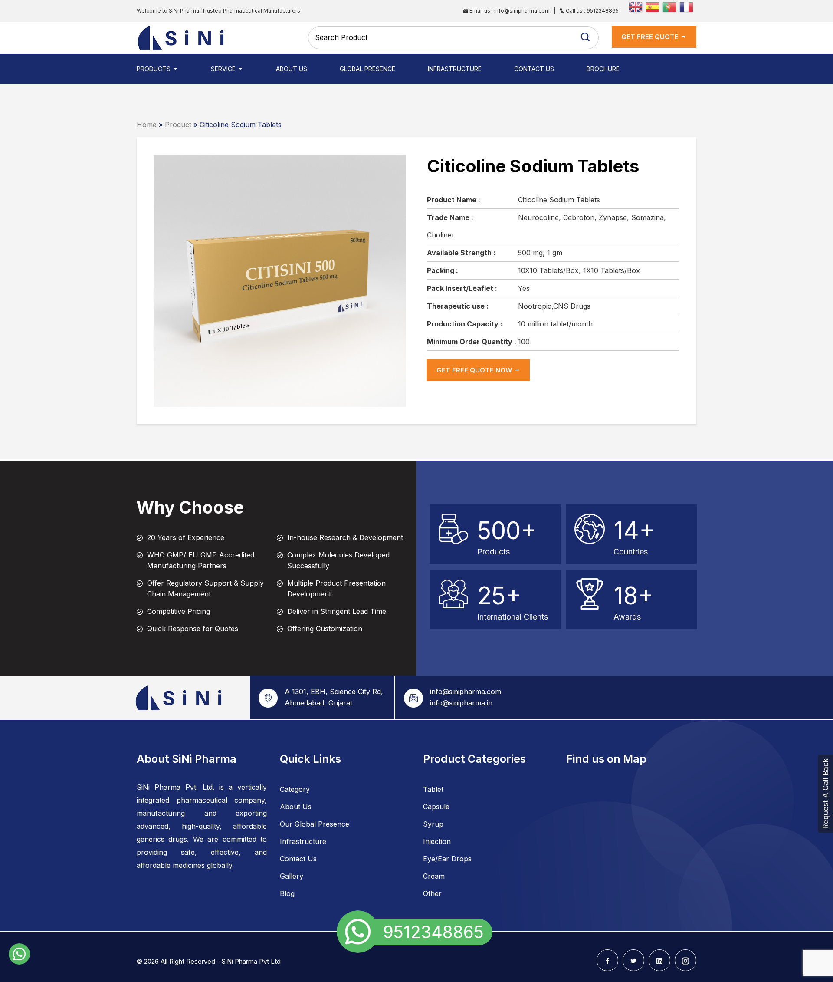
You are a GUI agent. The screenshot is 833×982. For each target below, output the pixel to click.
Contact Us (534, 68)
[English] (637, 6)
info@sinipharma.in (461, 703)
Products (154, 68)
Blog (287, 893)
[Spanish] (654, 6)
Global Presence (367, 68)
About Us (291, 68)
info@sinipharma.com (465, 691)
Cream (434, 876)
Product (178, 124)
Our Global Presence (314, 824)
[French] (687, 6)
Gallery (291, 876)
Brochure (603, 68)
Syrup (433, 824)
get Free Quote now (475, 370)
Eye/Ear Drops (447, 858)
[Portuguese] (670, 6)
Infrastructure (455, 68)
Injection (437, 841)
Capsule (436, 806)
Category (295, 789)
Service (224, 68)
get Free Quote (650, 37)
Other (432, 893)
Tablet (433, 789)
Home (147, 124)
